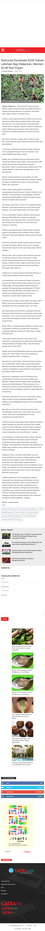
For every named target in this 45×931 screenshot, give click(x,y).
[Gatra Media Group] (11, 903)
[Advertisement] (22, 23)
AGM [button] (41, 509)
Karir (2, 887)
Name (2, 578)
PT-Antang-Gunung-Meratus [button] (28, 509)
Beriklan (3, 890)
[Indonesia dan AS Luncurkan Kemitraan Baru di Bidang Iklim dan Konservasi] (6, 552)
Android (29, 925)
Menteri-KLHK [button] (6, 519)
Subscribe (39, 792)
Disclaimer (4, 894)
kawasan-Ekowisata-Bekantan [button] (12, 516)
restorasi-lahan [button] (20, 512)
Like (41, 783)
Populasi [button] (5, 509)
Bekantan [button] (13, 509)
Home (2, 54)
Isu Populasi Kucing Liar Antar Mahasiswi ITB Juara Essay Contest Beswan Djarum (27, 543)
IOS (35, 925)
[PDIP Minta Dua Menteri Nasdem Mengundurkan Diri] (6, 560)
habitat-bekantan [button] (7, 512)
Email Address (5, 586)
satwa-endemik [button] (33, 512)
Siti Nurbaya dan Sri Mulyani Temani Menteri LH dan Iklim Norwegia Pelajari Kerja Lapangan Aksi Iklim (27, 536)
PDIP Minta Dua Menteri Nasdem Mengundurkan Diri (23, 559)
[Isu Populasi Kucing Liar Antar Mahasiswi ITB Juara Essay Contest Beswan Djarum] (6, 544)
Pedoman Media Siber (8, 884)
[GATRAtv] (10, 912)
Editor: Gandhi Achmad (10, 502)
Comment (4, 595)
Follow (40, 787)
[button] (43, 49)
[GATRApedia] (10, 908)
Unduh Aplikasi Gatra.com (16, 925)
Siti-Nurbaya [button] (18, 519)
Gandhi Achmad (8, 71)
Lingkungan (9, 54)
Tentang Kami (5, 881)
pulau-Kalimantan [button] (30, 516)
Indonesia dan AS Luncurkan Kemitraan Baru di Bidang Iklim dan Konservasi (27, 551)
